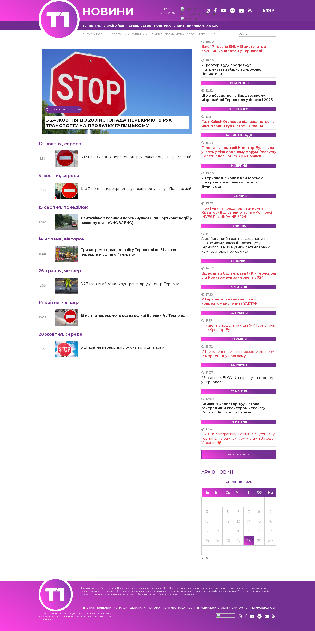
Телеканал (207, 34)
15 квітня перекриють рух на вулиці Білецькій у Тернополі (134, 316)
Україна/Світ (115, 25)
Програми (119, 34)
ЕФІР (268, 10)
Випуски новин (94, 34)
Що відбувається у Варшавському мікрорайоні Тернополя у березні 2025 (237, 97)
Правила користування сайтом (220, 607)
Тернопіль (91, 25)
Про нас (89, 607)
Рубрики (138, 34)
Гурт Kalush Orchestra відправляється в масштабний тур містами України (237, 124)
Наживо (156, 34)
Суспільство (140, 25)
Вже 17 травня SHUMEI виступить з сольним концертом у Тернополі (233, 49)
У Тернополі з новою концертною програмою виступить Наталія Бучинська (232, 182)
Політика (162, 25)
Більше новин (239, 454)
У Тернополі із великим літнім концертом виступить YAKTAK (229, 301)
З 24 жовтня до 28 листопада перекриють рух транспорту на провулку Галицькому (109, 122)
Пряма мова (174, 34)
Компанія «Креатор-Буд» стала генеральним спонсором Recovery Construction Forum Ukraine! (233, 408)
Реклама (154, 607)
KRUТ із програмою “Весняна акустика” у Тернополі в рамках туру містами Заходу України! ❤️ (238, 438)
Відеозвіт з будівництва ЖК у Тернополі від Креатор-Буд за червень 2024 (238, 275)
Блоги (191, 34)
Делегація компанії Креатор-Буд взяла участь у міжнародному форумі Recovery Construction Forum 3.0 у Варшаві (238, 152)
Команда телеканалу (129, 607)
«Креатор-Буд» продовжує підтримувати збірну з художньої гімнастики (232, 69)
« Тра (206, 558)
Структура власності (261, 607)
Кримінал (195, 25)
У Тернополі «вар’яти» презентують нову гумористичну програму (237, 354)
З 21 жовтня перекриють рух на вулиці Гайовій (123, 347)
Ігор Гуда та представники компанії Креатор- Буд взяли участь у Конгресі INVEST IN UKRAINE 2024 (236, 212)
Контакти (104, 607)
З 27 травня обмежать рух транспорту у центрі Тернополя (132, 284)
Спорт (178, 25)
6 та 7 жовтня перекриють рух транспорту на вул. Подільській (136, 189)
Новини (108, 11)
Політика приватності (179, 607)
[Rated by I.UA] (225, 616)
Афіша (212, 25)
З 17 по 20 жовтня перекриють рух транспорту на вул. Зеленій (136, 157)
